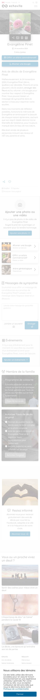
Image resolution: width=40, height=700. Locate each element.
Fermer (20, 694)
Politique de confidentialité (16, 689)
